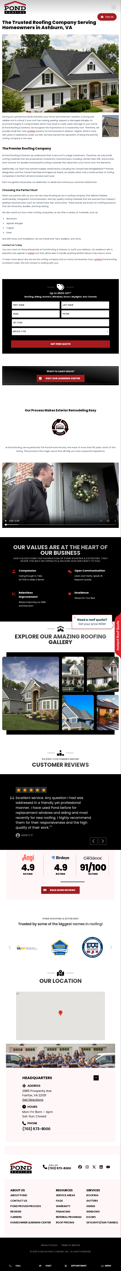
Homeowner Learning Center (30, 1222)
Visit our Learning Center (62, 378)
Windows (93, 1211)
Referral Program (68, 1217)
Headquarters (37, 1077)
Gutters (92, 1200)
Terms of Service (70, 1245)
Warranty (63, 1206)
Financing (63, 1211)
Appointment (79, 1265)
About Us (17, 1190)
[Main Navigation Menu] (114, 7)
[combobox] (60, 331)
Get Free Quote (61, 344)
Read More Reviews (62, 890)
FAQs (59, 1200)
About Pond (18, 1195)
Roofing (92, 1195)
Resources (64, 1190)
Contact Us (18, 1200)
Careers (16, 1217)
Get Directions (32, 1100)
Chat (48, 1265)
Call (18, 1265)
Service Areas (65, 1195)
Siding (90, 1206)
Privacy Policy (49, 1245)
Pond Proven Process (25, 1206)
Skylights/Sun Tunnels (102, 1222)
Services (93, 1190)
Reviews (15, 1211)
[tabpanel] (60, 693)
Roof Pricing (65, 1222)
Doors (91, 1217)
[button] (60, 1013)
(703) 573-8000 (36, 1128)
